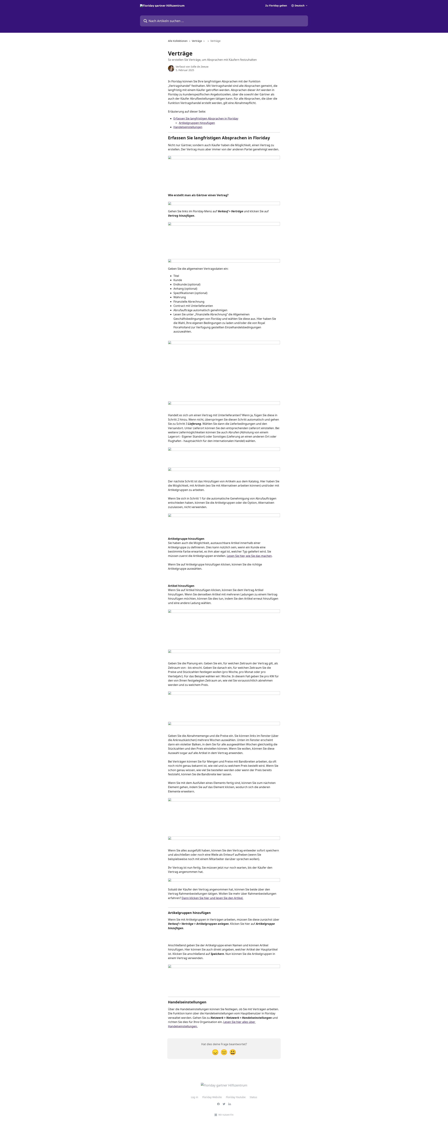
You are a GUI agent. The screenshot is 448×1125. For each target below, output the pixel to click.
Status (253, 1097)
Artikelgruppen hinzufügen (197, 123)
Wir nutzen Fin (225, 1114)
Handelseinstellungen (187, 127)
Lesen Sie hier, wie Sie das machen (249, 556)
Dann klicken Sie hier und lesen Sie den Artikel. (212, 898)
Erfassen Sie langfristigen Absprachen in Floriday (205, 118)
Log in (194, 1097)
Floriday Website (212, 1097)
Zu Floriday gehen (276, 5)
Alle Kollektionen (178, 41)
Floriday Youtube (236, 1097)
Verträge (197, 41)
